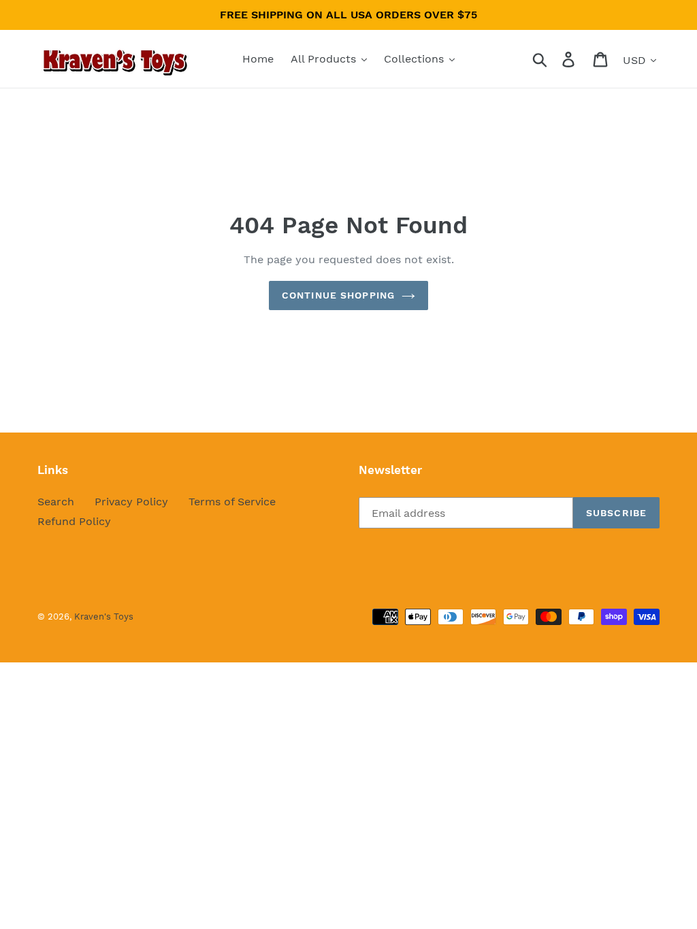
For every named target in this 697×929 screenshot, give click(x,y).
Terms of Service (232, 501)
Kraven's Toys (103, 616)
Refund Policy (74, 521)
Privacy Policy (131, 501)
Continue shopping (338, 295)
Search (55, 501)
